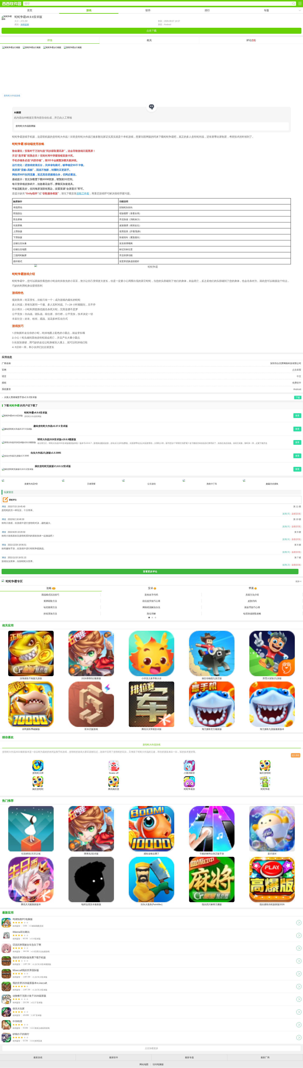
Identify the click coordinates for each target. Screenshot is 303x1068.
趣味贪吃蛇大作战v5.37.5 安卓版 (50, 426)
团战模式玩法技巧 (50, 594)
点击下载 (151, 30)
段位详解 (151, 613)
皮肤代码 (252, 601)
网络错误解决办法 (151, 607)
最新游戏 (37, 1057)
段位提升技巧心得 (151, 601)
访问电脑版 (158, 1064)
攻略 (50, 588)
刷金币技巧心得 (252, 607)
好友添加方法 (50, 613)
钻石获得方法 (50, 607)
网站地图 (144, 1064)
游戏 (88, 10)
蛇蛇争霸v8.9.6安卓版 (35, 412)
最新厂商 (265, 1057)
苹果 (252, 588)
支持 (286, 514)
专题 (266, 10)
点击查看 (296, 370)
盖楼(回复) (296, 514)
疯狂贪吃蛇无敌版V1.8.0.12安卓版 (53, 466)
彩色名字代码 (151, 594)
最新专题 (189, 1057)
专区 (153, 581)
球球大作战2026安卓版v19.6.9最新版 (56, 439)
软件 (148, 10)
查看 (297, 415)
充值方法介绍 (252, 594)
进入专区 (295, 755)
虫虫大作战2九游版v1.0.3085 (46, 452)
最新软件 (113, 1057)
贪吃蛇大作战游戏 (12, 95)
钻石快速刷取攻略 (252, 613)
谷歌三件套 (83, 193)
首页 (29, 10)
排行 (207, 10)
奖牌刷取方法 (50, 601)
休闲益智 (25, 24)
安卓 (151, 588)
